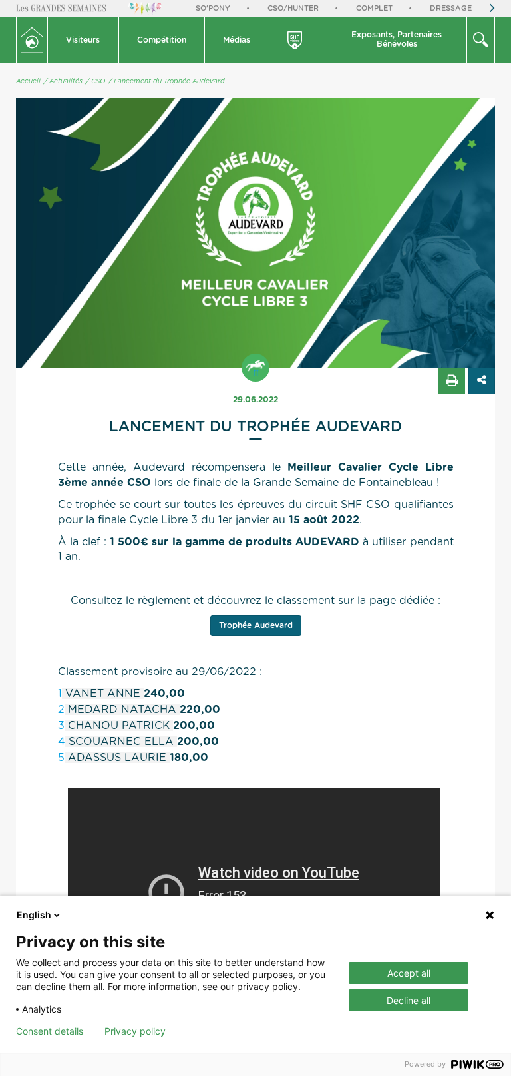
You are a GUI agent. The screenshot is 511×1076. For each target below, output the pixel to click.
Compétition (161, 40)
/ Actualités (63, 81)
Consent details (49, 1031)
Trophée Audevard (256, 625)
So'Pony (213, 8)
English (34, 914)
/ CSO (95, 81)
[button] (83, 40)
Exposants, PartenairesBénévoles (396, 39)
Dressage (451, 8)
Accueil (28, 81)
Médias (236, 40)
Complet (374, 8)
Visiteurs (83, 40)
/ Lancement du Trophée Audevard (166, 81)
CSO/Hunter (293, 8)
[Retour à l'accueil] (32, 40)
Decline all (408, 1000)
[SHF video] (298, 40)
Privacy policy (135, 1031)
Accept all (408, 973)
